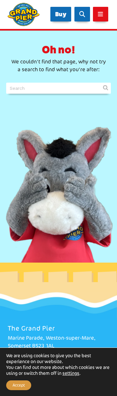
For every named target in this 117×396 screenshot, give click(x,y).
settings (70, 373)
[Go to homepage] (22, 14)
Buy (61, 14)
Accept (19, 385)
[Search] (82, 14)
